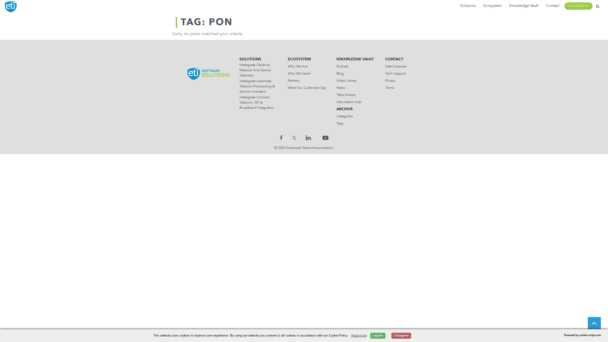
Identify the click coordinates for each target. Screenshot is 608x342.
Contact (553, 6)
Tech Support (395, 73)
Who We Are (298, 66)
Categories (345, 116)
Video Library (347, 80)
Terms (389, 88)
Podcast (342, 66)
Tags (340, 123)
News (341, 88)
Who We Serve (299, 73)
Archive (345, 109)
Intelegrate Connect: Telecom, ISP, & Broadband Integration (256, 102)
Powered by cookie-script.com (582, 335)
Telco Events (346, 95)
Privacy (390, 80)
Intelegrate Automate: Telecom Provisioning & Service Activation (257, 86)
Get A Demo (578, 6)
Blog (340, 73)
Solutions (468, 6)
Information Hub (349, 102)
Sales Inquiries (396, 66)
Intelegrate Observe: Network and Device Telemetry (255, 70)
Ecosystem (493, 6)
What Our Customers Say (307, 88)
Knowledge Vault (523, 6)
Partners (294, 80)
